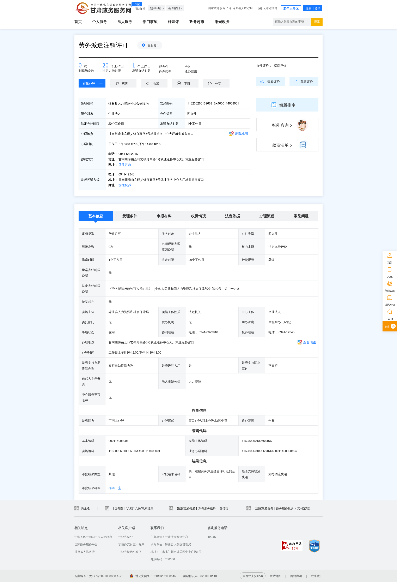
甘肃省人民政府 (84, 552)
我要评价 (306, 81)
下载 (187, 83)
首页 (78, 22)
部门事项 (150, 22)
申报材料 (164, 215)
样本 (112, 488)
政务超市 (196, 22)
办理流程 (266, 215)
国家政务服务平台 (219, 8)
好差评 (173, 22)
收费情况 (198, 215)
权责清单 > (282, 145)
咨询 (125, 83)
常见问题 (301, 215)
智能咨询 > (282, 125)
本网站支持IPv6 (253, 576)
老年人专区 (291, 8)
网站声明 (296, 576)
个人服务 (99, 22)
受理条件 (129, 215)
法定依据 (232, 215)
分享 (218, 83)
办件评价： (264, 65)
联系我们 (317, 576)
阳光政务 (222, 22)
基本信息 (95, 215)
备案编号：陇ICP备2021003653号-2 (98, 576)
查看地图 (241, 133)
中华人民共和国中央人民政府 (93, 537)
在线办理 (89, 83)
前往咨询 (124, 164)
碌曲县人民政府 (243, 8)
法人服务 (124, 22)
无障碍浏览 (270, 8)
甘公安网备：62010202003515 (155, 576)
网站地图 (275, 576)
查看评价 (273, 81)
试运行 (137, 4)
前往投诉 (124, 185)
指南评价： (281, 65)
